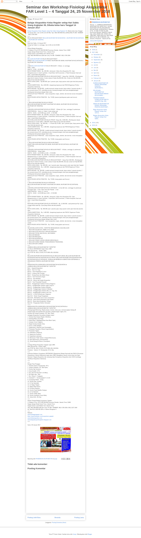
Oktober (96, 57)
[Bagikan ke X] (66, 459)
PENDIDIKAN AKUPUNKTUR (101, 22)
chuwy (74, 534)
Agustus (96, 62)
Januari (96, 80)
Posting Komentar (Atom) (59, 522)
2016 (93, 122)
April (95, 73)
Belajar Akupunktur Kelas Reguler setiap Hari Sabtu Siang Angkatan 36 (47, 31)
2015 (93, 125)
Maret (96, 75)
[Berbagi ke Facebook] (67, 459)
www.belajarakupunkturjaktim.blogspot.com (39, 419)
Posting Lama (79, 517)
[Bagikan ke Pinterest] (69, 459)
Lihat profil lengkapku (96, 41)
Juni (95, 67)
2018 (93, 49)
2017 (93, 52)
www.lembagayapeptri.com (35, 414)
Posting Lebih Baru (34, 517)
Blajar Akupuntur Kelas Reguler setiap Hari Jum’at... (100, 111)
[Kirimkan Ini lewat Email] (62, 459)
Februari (96, 78)
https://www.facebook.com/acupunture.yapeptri (41, 416)
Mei (95, 70)
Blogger (90, 534)
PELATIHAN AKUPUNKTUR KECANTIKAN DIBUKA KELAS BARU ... (100, 93)
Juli (95, 65)
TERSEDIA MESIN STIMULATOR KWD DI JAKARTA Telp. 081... (100, 99)
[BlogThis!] (64, 459)
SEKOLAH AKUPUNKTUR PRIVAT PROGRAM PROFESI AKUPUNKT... (101, 105)
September (97, 59)
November (97, 54)
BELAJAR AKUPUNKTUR (35, 59)
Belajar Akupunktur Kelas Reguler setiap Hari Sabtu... (100, 117)
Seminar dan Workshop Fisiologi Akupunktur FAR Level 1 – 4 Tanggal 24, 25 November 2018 (68, 9)
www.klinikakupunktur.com (35, 418)
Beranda (57, 517)
